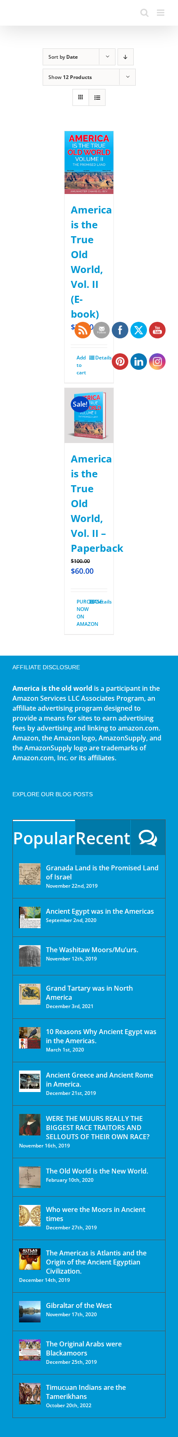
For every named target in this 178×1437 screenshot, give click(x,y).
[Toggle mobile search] (144, 12)
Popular (44, 837)
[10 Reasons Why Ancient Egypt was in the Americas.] (30, 1038)
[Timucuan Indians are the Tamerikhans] (30, 1393)
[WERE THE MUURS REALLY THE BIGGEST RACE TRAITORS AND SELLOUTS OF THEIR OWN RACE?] (30, 1124)
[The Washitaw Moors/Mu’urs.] (30, 956)
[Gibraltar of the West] (30, 1311)
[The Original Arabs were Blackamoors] (30, 1350)
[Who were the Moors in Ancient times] (30, 1215)
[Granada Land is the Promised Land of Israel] (30, 874)
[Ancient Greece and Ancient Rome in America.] (30, 1081)
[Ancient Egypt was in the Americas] (30, 917)
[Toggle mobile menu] (161, 12)
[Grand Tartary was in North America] (30, 994)
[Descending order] (126, 56)
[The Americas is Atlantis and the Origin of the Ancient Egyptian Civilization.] (30, 1259)
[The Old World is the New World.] (30, 1177)
